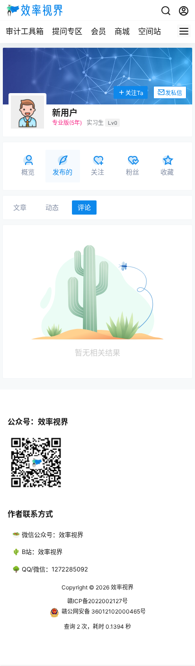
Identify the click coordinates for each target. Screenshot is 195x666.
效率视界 (121, 587)
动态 (52, 207)
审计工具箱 (25, 31)
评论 (84, 207)
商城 (122, 31)
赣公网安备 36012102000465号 (104, 611)
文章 (20, 207)
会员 (98, 31)
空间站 (149, 31)
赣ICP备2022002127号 (97, 601)
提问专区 (67, 31)
